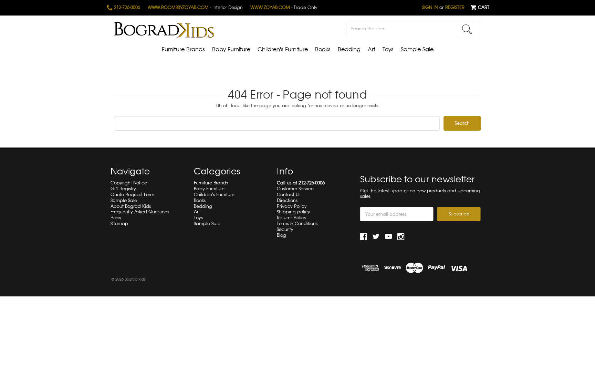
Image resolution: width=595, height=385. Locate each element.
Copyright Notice (129, 183)
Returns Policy (291, 218)
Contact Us (288, 194)
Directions (287, 200)
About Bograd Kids (131, 206)
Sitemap (119, 223)
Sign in (430, 7)
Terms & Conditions (297, 223)
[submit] (467, 29)
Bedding (349, 49)
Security (285, 229)
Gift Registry (123, 189)
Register (454, 7)
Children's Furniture (283, 49)
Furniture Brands (183, 49)
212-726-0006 (126, 7)
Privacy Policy (292, 206)
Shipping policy (293, 212)
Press (116, 218)
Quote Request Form (132, 194)
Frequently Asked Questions (140, 212)
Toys (388, 49)
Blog (281, 235)
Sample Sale (417, 49)
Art (371, 49)
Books (323, 49)
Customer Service (295, 189)
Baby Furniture (231, 49)
